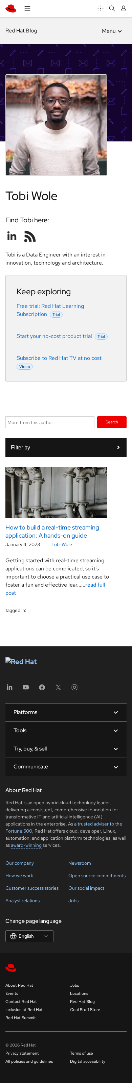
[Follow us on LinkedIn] (11, 236)
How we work (19, 875)
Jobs (73, 900)
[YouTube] (26, 689)
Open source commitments (97, 875)
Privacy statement (22, 1053)
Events (11, 993)
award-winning (26, 845)
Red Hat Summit (20, 1017)
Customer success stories (32, 888)
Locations (79, 993)
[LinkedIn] (9, 689)
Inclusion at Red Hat (24, 1009)
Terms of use (81, 1053)
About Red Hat (19, 985)
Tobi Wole (61, 544)
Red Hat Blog (21, 30)
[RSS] (30, 236)
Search (112, 422)
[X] (58, 689)
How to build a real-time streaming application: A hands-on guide (52, 531)
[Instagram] (74, 689)
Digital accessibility (87, 1061)
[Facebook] (42, 689)
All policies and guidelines (29, 1061)
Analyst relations (22, 900)
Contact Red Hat (21, 1001)
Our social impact (86, 888)
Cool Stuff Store (85, 1009)
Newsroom (79, 863)
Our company (19, 863)
